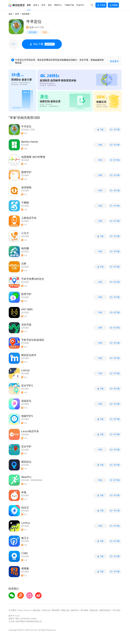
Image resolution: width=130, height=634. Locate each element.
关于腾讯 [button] (12, 610)
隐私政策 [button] (94, 610)
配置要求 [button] (114, 61)
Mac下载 (43, 44)
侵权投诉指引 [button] (105, 610)
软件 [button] (17, 14)
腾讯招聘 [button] (56, 610)
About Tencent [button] (24, 610)
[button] (17, 5)
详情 (100, 145)
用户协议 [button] (116, 610)
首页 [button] (10, 14)
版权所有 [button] (75, 610)
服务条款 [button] (37, 610)
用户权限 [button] (84, 610)
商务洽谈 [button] (46, 610)
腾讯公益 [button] (65, 610)
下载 (101, 129)
